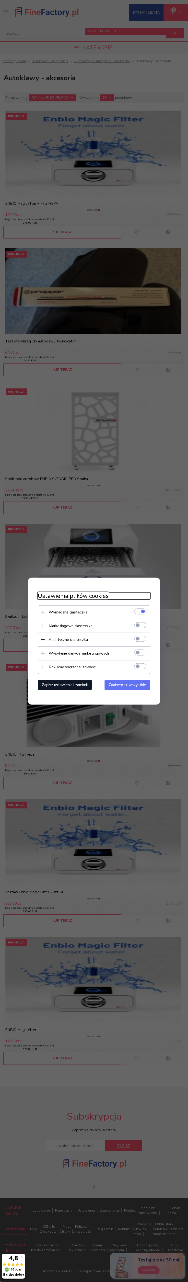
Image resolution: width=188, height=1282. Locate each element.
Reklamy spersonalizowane (72, 666)
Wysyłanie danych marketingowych (79, 653)
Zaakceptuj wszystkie (127, 684)
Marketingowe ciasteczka (71, 625)
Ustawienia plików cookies (73, 595)
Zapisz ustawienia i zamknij (65, 684)
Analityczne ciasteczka (68, 639)
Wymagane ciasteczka (68, 612)
